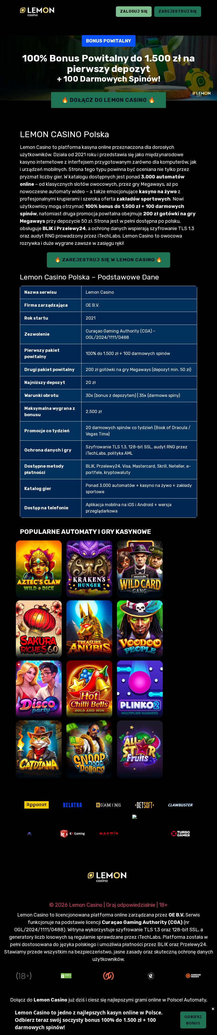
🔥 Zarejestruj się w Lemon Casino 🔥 (108, 259)
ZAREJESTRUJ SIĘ (178, 11)
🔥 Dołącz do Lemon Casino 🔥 (108, 100)
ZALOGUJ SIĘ (133, 11)
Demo (38, 588)
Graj (38, 573)
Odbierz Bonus (193, 1019)
